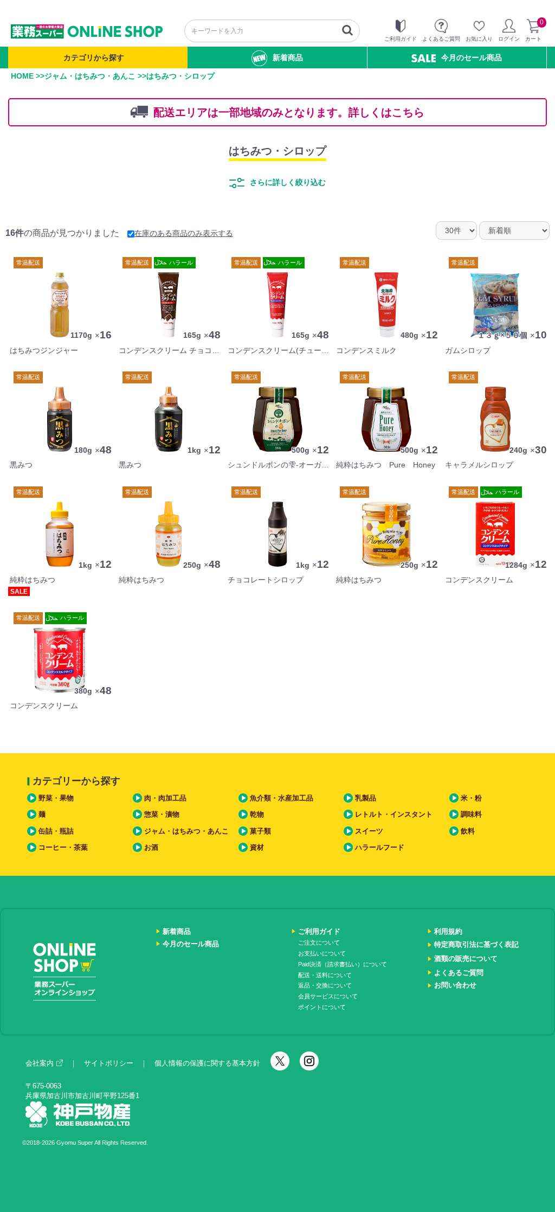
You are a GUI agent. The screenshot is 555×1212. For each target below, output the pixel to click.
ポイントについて (322, 1007)
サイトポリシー (108, 1063)
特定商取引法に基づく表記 (476, 944)
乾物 (257, 814)
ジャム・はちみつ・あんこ (89, 76)
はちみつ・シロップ (277, 151)
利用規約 (448, 931)
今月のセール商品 (471, 57)
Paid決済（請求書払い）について (342, 964)
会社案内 (39, 1063)
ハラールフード (379, 847)
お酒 (151, 847)
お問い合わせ (455, 985)
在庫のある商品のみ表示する (183, 233)
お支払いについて (322, 953)
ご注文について (319, 942)
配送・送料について (325, 975)
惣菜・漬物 (161, 814)
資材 (257, 847)
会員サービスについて (328, 996)
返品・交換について (325, 985)
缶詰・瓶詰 (56, 831)
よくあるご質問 (458, 973)
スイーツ (369, 831)
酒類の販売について (466, 958)
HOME (22, 76)
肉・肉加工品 (165, 798)
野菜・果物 (56, 798)
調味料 (471, 814)
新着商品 (288, 57)
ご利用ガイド (319, 931)
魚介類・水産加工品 (281, 798)
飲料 (468, 831)
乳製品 (365, 798)
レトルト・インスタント (394, 814)
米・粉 (471, 798)
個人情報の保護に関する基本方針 (207, 1063)
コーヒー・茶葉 (63, 847)
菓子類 (260, 831)
